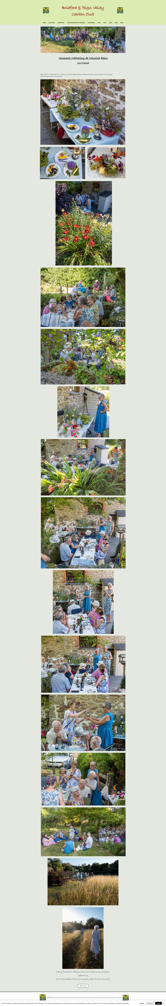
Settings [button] (142, 1003)
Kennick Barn (98, 58)
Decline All (150, 1003)
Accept (158, 1003)
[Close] (164, 1003)
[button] (91, 22)
